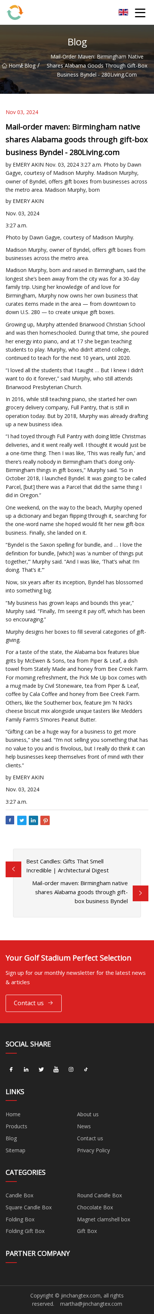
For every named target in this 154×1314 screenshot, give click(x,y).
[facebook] (11, 1069)
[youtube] (56, 1069)
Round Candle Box (99, 1195)
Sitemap (15, 1150)
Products (16, 1126)
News (84, 1126)
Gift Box (87, 1230)
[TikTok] (86, 1069)
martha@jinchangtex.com (91, 1303)
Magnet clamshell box (103, 1219)
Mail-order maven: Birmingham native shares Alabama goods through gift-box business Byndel (80, 892)
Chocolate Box (95, 1207)
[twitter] (41, 1069)
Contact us (29, 1003)
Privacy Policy (93, 1150)
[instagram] (71, 1069)
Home (14, 65)
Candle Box (19, 1195)
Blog (30, 65)
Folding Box (20, 1219)
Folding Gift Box (25, 1230)
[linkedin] (26, 1069)
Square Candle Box (29, 1207)
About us (88, 1114)
